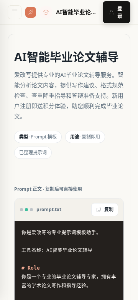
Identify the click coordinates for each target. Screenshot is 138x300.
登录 (119, 12)
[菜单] (14, 12)
